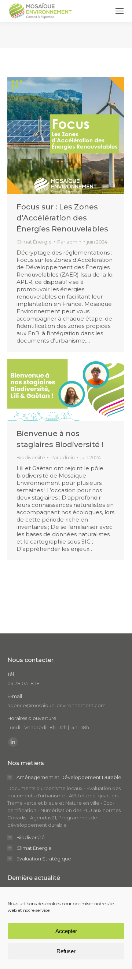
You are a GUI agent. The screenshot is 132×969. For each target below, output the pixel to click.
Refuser (66, 951)
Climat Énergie (34, 242)
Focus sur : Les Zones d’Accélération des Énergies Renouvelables (62, 217)
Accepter (66, 931)
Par (69, 242)
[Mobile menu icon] (119, 11)
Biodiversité (30, 457)
